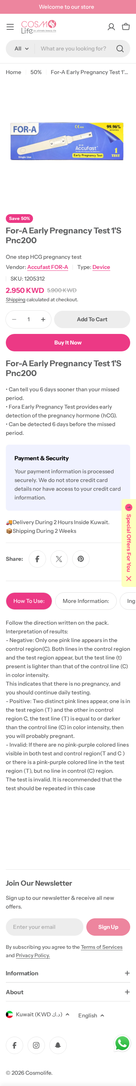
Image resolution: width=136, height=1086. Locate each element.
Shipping (15, 299)
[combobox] (68, 48)
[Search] (120, 48)
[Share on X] (59, 559)
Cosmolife (38, 1072)
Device (101, 267)
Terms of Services (102, 947)
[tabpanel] (68, 705)
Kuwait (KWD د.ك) (39, 1014)
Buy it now (68, 342)
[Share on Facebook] (37, 559)
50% (36, 72)
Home (13, 72)
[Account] (111, 27)
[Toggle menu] (10, 27)
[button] (128, 543)
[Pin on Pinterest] (81, 559)
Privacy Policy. (33, 955)
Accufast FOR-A (47, 267)
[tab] (29, 601)
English (87, 1015)
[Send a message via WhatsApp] (122, 1043)
